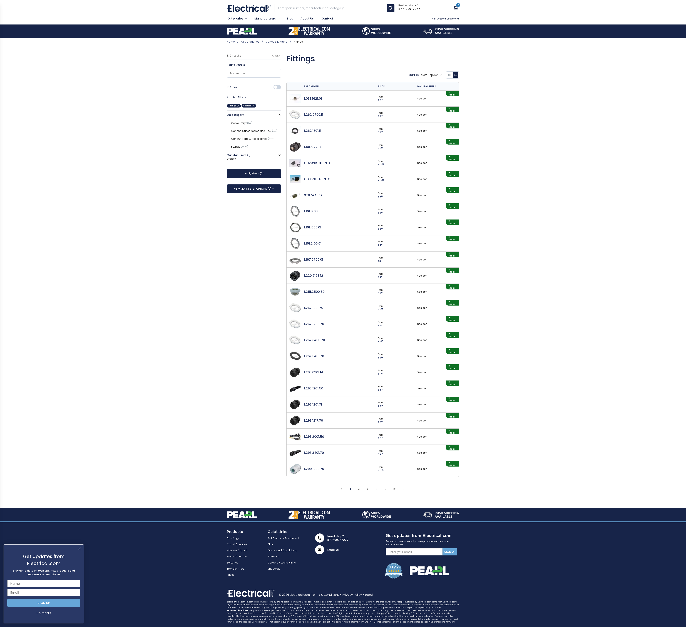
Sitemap (273, 556)
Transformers (235, 568)
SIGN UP (449, 552)
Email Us (333, 550)
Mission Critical (237, 550)
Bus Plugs (233, 538)
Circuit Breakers (237, 544)
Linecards (274, 568)
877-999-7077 (338, 540)
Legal (368, 595)
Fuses (230, 575)
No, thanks (44, 613)
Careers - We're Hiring (282, 562)
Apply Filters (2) (254, 173)
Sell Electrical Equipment (445, 18)
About (271, 544)
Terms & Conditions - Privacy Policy (337, 595)
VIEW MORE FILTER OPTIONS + (254, 189)
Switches (232, 562)
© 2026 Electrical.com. (295, 595)
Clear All (276, 55)
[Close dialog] (79, 549)
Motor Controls (237, 556)
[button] (431, 75)
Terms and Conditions (282, 550)
